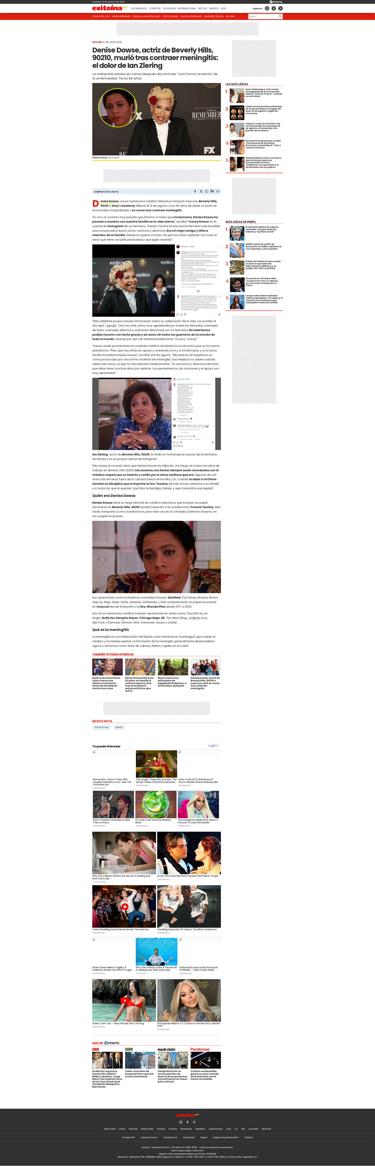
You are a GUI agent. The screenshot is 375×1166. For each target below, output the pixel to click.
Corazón (154, 8)
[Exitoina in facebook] (274, 8)
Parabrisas (186, 1128)
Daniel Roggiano (191, 16)
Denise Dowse (101, 727)
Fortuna (161, 1128)
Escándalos (138, 8)
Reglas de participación (225, 1137)
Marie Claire (147, 1128)
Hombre (173, 1128)
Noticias (133, 1128)
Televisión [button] (169, 8)
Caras (122, 1128)
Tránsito (248, 1137)
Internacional (187, 8)
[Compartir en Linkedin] (212, 191)
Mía (243, 1128)
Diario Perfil (109, 1128)
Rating (230, 16)
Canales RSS (128, 1137)
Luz (236, 1128)
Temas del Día (100, 16)
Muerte (119, 727)
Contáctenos (170, 1137)
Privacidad (188, 1137)
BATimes (266, 1128)
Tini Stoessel (170, 16)
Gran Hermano (121, 16)
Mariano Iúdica (214, 16)
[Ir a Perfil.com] (276, 2)
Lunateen (253, 1128)
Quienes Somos (149, 1137)
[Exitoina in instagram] (267, 8)
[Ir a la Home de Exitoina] (110, 8)
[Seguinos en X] (280, 8)
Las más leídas (237, 84)
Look (228, 1128)
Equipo (203, 1137)
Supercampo (216, 1128)
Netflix (202, 8)
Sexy (223, 8)
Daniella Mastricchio (146, 16)
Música (213, 8)
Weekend (200, 1128)
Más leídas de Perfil (241, 222)
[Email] (217, 192)
